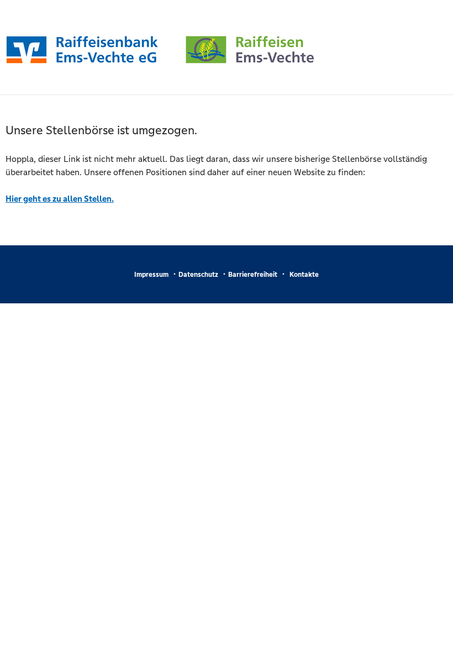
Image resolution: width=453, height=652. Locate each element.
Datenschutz (198, 274)
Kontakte (304, 274)
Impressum (151, 274)
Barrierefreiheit (252, 274)
